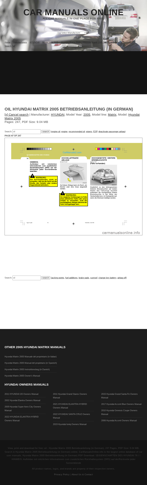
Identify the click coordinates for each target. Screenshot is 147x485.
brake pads (84, 278)
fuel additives (71, 278)
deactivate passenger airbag (111, 131)
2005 (86, 114)
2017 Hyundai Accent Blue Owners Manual (121, 404)
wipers (89, 131)
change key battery (107, 278)
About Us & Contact (82, 474)
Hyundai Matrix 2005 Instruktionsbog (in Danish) (27, 369)
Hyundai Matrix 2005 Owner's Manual (22, 376)
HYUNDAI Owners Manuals (27, 384)
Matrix (112, 114)
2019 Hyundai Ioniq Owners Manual (69, 424)
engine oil (55, 131)
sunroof (93, 278)
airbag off (121, 278)
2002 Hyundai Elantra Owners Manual (22, 400)
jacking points (57, 278)
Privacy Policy (62, 474)
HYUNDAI (57, 114)
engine (64, 131)
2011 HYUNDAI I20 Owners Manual (21, 394)
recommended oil (77, 131)
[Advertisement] (73, 73)
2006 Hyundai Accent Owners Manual (119, 420)
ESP (95, 131)
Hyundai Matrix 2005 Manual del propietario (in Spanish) (31, 363)
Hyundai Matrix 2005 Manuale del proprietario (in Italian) (31, 356)
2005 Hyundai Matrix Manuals (40, 347)
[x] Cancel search (17, 114)
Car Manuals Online (73, 12)
